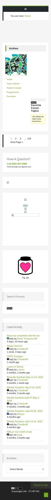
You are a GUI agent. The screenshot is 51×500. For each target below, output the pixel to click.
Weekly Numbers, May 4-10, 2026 (24, 387)
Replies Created (14, 88)
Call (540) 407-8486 (17, 164)
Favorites (11, 96)
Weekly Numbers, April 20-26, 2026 (24, 411)
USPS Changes (15, 356)
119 (29, 138)
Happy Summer (15, 346)
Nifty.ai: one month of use (19, 432)
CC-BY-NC (34, 491)
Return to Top (41, 485)
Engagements (13, 92)
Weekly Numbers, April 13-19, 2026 (24, 421)
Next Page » (16, 142)
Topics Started (13, 83)
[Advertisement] (28, 33)
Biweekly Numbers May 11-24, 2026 (25, 377)
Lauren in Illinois (15, 367)
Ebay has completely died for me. (23, 335)
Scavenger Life (25, 3)
